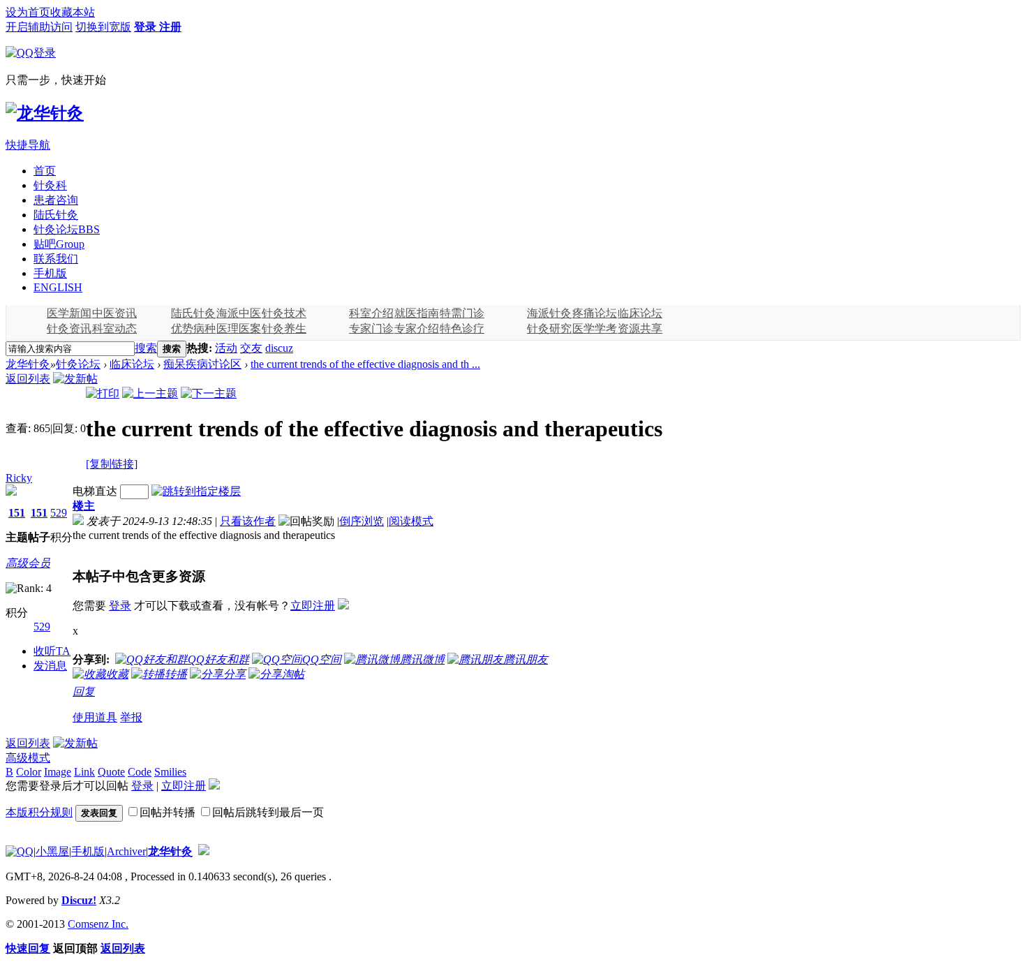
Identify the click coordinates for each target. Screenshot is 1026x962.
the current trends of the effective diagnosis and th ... (365, 364)
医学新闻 (69, 313)
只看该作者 (248, 521)
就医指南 (416, 313)
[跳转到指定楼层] (196, 491)
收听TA (52, 651)
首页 (45, 171)
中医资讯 (114, 313)
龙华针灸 (28, 364)
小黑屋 (52, 851)
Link (84, 772)
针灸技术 (284, 313)
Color (28, 772)
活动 (226, 348)
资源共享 (640, 328)
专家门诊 (371, 328)
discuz (279, 348)
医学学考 (594, 328)
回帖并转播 (167, 812)
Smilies (170, 772)
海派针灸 (549, 313)
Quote (111, 772)
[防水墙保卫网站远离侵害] (203, 851)
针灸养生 (284, 328)
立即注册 (312, 606)
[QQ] (20, 851)
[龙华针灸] (45, 113)
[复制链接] (111, 464)
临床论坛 (640, 313)
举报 (131, 717)
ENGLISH (58, 287)
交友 (251, 348)
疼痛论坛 (594, 313)
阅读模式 (411, 521)
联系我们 (56, 259)
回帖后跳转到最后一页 (268, 812)
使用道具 (95, 717)
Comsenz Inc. (98, 924)
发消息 (50, 666)
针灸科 (50, 185)
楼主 (84, 506)
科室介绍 (371, 313)
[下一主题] (209, 393)
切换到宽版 (103, 27)
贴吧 (59, 244)
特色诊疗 (462, 328)
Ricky (19, 478)
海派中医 (238, 313)
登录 (120, 606)
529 (58, 513)
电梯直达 (95, 491)
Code (139, 772)
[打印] (102, 393)
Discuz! (78, 900)
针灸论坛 (67, 229)
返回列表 (28, 379)
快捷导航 (28, 145)
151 (16, 513)
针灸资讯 (69, 328)
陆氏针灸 (56, 215)
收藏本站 (72, 12)
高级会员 (28, 563)
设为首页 (28, 12)
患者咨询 (56, 200)
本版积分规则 (39, 812)
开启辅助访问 (39, 27)
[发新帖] (75, 379)
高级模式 (28, 758)
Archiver (126, 851)
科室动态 (114, 328)
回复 (84, 691)
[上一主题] (150, 393)
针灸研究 (549, 328)
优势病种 (193, 328)
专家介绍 (416, 328)
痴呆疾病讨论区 (202, 364)
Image (57, 772)
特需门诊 (462, 313)
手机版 (50, 273)
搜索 (146, 348)
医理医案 (238, 328)
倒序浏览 (361, 521)
